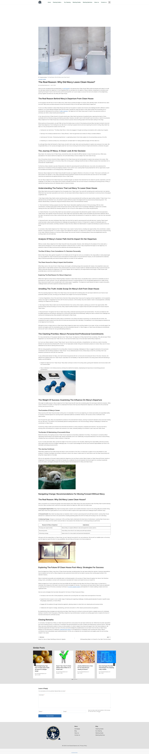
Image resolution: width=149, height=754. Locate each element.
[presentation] (42, 657)
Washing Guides (77, 2)
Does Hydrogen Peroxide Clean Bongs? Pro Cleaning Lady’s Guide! (106, 667)
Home (49, 2)
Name (41, 711)
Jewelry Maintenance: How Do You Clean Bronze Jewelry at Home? (85, 667)
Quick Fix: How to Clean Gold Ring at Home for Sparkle (51, 638)
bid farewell (66, 88)
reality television (64, 111)
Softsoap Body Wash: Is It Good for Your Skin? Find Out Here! (95, 638)
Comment (42, 695)
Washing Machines (87, 2)
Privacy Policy (83, 745)
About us (96, 2)
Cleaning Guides (42, 79)
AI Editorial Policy (74, 752)
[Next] (114, 664)
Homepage (77, 728)
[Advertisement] (74, 13)
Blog (75, 731)
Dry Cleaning (67, 2)
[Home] (38, 77)
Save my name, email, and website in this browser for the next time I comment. (99, 711)
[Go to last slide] (35, 664)
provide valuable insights (74, 586)
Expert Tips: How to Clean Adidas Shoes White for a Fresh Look (63, 667)
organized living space (65, 629)
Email (65, 711)
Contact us (104, 2)
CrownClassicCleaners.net (44, 85)
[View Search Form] (109, 2)
